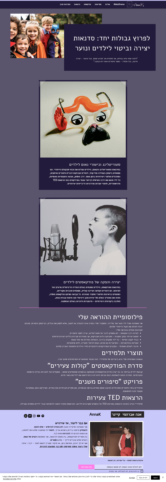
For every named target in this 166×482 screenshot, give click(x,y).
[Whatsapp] (25, 416)
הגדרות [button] (132, 477)
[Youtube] (38, 416)
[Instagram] (34, 416)
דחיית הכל (143, 477)
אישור (155, 477)
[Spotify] (43, 416)
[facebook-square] (30, 416)
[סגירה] (162, 477)
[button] (83, 119)
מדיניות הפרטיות (9, 478)
